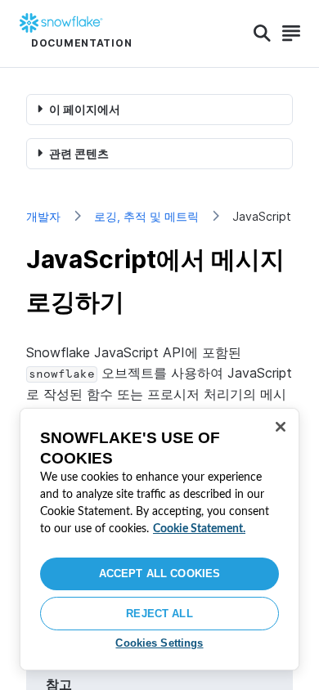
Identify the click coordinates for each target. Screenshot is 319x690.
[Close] (281, 427)
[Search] (262, 33)
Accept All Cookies (159, 573)
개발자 (43, 216)
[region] (159, 539)
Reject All (159, 613)
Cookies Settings (159, 643)
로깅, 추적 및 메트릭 (146, 216)
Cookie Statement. (199, 529)
